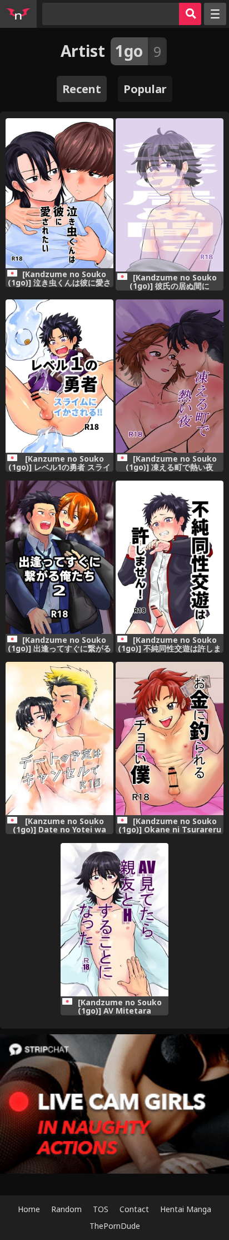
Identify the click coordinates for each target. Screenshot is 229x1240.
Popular (145, 88)
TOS (100, 1209)
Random (66, 1209)
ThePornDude (114, 1225)
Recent (81, 88)
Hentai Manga (185, 1209)
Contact (134, 1209)
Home (29, 1209)
